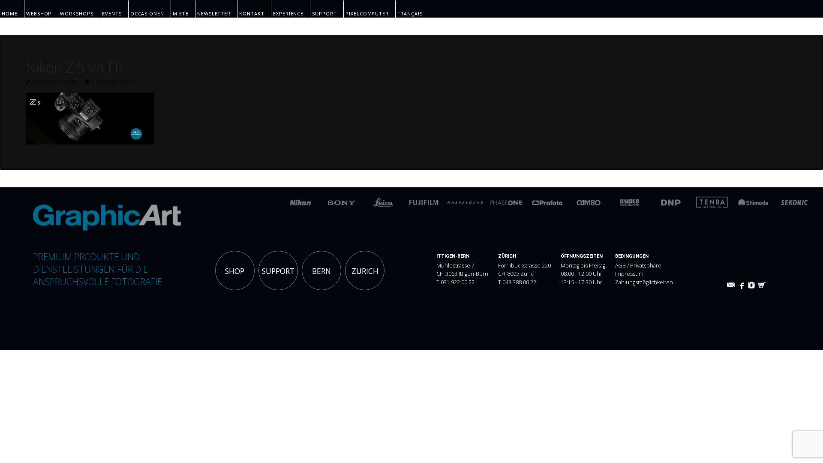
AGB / (622, 265)
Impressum (629, 273)
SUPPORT (278, 271)
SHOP (234, 271)
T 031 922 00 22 (455, 282)
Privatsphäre (645, 265)
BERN (321, 271)
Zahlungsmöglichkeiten (644, 282)
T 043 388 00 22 (517, 282)
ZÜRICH (364, 271)
